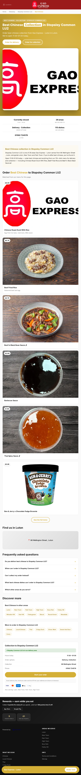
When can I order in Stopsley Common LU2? (22, 568)
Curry (8, 634)
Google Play (17, 709)
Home (4, 12)
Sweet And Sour (65, 629)
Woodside (64, 614)
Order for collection (32, 42)
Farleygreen (32, 614)
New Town (17, 610)
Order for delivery (12, 42)
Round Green (52, 614)
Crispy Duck (40, 629)
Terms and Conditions (49, 756)
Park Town (28, 610)
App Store (7, 709)
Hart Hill (21, 614)
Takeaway (12, 12)
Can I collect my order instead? (17, 575)
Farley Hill (61, 610)
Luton (8, 610)
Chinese (9, 629)
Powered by (6, 729)
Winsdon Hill (11, 614)
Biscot (42, 614)
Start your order (40, 675)
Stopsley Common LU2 (25, 12)
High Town (39, 610)
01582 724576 (21, 135)
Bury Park (50, 610)
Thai (30, 629)
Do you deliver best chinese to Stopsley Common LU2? (26, 561)
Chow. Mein (52, 629)
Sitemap (44, 759)
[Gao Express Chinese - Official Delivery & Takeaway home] (40, 4)
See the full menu (40, 520)
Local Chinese (20, 629)
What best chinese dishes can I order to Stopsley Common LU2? (29, 582)
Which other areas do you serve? (17, 590)
